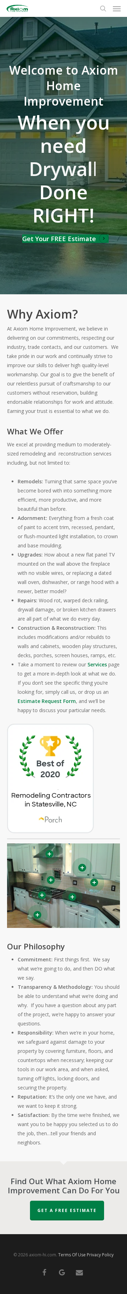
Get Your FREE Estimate (59, 238)
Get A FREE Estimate (67, 1210)
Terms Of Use (72, 1255)
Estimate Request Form (47, 701)
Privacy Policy (100, 1255)
